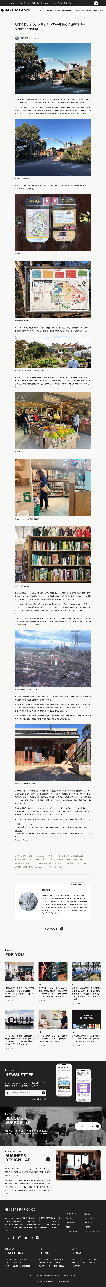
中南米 (85, 1263)
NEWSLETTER (78, 10)
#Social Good (39, 856)
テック (55, 1260)
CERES (29, 824)
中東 (73, 1263)
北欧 (95, 1260)
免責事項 (87, 1227)
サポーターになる (86, 1126)
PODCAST (49, 10)
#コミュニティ (31, 863)
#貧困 (51, 863)
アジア (74, 1260)
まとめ (15, 1263)
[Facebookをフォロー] (13, 1238)
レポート (17, 20)
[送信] (43, 1092)
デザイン (48, 1260)
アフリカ (92, 1263)
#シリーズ (58, 867)
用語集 (68, 1227)
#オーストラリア (57, 860)
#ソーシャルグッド (61, 856)
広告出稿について (72, 1218)
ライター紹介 (88, 1218)
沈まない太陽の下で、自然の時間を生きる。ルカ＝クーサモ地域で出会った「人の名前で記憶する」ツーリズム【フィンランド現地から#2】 (86, 993)
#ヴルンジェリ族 (21, 860)
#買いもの (84, 860)
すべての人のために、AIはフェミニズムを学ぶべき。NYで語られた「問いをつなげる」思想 (86, 1039)
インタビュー (24, 1260)
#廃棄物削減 (19, 863)
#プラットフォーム (30, 867)
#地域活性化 (71, 863)
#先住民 (18, 867)
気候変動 (42, 1263)
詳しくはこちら (37, 1099)
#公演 (23, 856)
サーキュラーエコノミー (55, 1263)
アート (41, 1260)
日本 (80, 1260)
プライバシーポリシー (72, 1233)
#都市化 (68, 860)
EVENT (57, 10)
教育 (61, 1260)
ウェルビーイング (44, 1266)
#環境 (30, 856)
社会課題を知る (89, 1223)
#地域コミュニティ (78, 856)
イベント (8, 1266)
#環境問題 (43, 863)
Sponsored (24, 1263)
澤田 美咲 (24, 38)
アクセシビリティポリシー (92, 1233)
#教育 (75, 860)
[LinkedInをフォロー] (37, 1237)
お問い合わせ (70, 1223)
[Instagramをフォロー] (19, 1237)
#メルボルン (82, 863)
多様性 (55, 1266)
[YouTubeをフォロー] (26, 1238)
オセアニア (76, 1266)
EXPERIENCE (66, 10)
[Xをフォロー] (7, 1237)
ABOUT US (97, 10)
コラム (15, 1260)
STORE (88, 10)
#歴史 (50, 867)
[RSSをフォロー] (32, 1238)
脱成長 (61, 1266)
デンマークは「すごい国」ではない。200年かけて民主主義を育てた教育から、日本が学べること (53, 1039)
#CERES (42, 867)
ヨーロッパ (87, 1260)
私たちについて (71, 1214)
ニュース (8, 1260)
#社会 (17, 856)
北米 (79, 1263)
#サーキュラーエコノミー (39, 860)
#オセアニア (60, 863)
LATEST (40, 10)
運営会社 (87, 1214)
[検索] (103, 10)
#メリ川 (49, 856)
